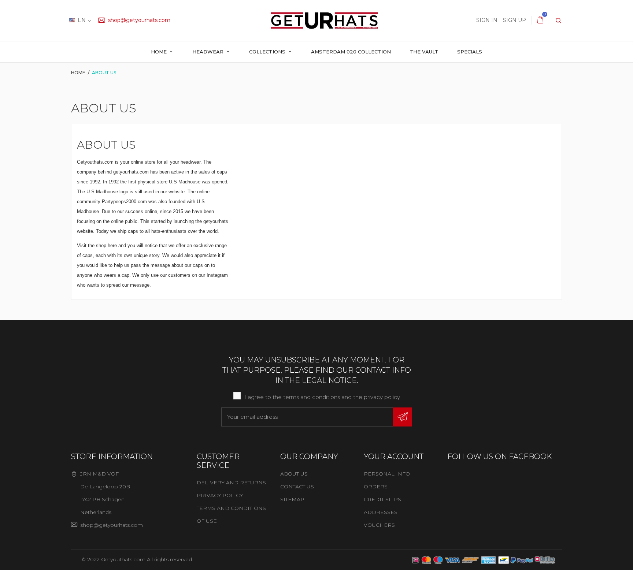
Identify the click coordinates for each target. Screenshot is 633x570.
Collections (268, 52)
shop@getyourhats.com (138, 20)
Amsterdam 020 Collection (351, 52)
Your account (393, 456)
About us (294, 473)
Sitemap (292, 499)
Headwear (208, 52)
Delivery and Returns (231, 482)
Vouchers (379, 525)
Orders (376, 486)
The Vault (424, 52)
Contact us (297, 486)
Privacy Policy (220, 495)
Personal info (387, 473)
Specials (469, 52)
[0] (540, 20)
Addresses (380, 512)
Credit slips (382, 499)
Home (159, 52)
